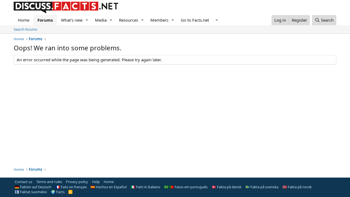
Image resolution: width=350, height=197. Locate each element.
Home (23, 20)
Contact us (23, 181)
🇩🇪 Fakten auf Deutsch (33, 186)
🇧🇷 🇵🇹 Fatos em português (186, 186)
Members (159, 20)
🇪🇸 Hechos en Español (109, 186)
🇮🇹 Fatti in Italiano (145, 186)
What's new (72, 20)
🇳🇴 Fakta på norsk (297, 186)
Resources (128, 20)
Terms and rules (49, 181)
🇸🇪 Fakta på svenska (261, 186)
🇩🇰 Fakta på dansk (226, 186)
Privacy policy (77, 181)
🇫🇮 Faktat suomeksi (31, 191)
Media (101, 20)
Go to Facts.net (195, 20)
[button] (87, 20)
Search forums (25, 29)
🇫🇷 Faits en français (71, 186)
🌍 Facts (58, 191)
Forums (45, 20)
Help (96, 181)
